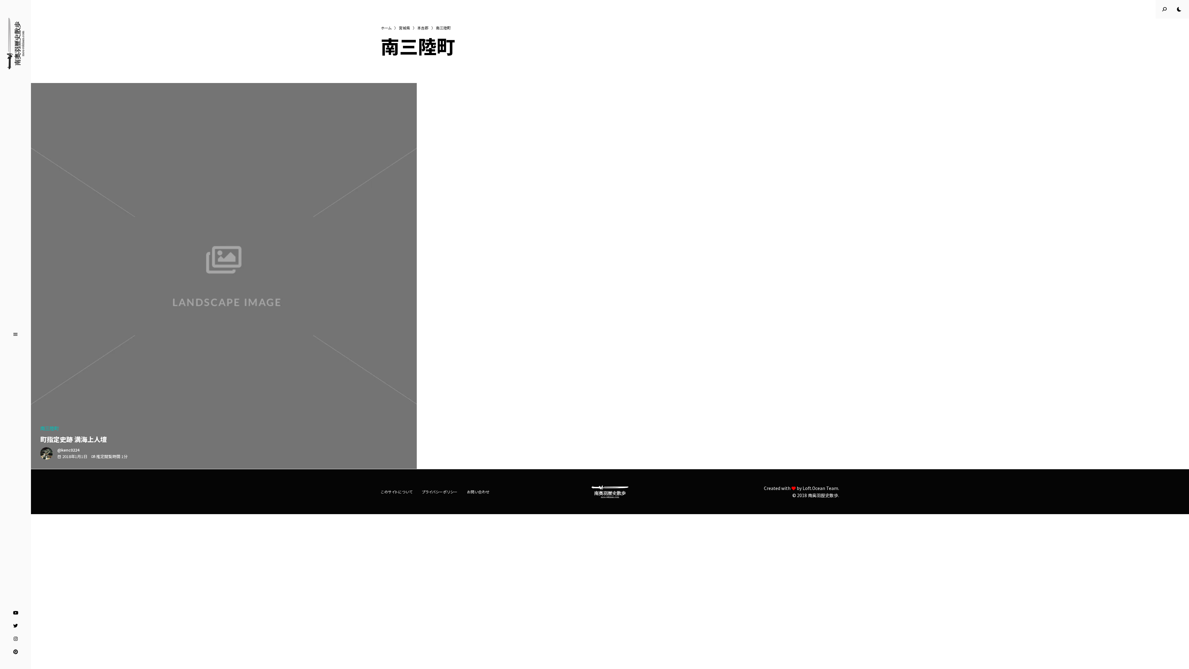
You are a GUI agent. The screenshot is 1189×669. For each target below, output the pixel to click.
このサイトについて (397, 491)
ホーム (386, 27)
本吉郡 (423, 27)
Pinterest (15, 652)
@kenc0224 (68, 450)
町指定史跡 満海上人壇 (73, 439)
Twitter (15, 626)
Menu (15, 334)
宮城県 (404, 27)
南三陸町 (49, 428)
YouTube (15, 613)
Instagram (15, 639)
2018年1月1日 (74, 456)
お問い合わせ (478, 491)
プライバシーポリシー (440, 491)
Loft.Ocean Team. (821, 488)
